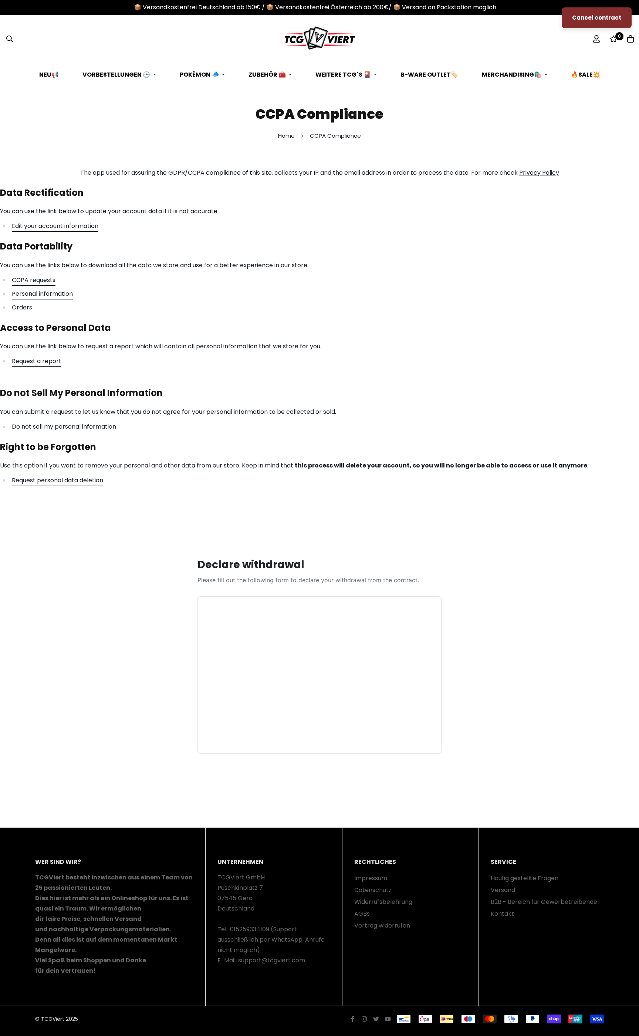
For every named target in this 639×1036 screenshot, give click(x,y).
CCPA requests (33, 280)
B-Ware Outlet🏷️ (429, 74)
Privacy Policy (539, 172)
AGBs (362, 913)
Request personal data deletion (57, 480)
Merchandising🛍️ (511, 74)
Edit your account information (55, 226)
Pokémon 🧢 (199, 74)
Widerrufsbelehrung (383, 902)
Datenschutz (373, 890)
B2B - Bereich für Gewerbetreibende (544, 902)
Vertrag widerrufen (382, 925)
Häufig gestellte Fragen (524, 878)
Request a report (36, 361)
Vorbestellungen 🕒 (116, 74)
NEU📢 (49, 74)
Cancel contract (596, 17)
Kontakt (502, 913)
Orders (22, 307)
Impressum (370, 878)
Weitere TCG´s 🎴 (343, 74)
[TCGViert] (319, 39)
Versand (503, 890)
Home (286, 136)
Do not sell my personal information (64, 426)
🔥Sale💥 (585, 74)
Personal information (42, 293)
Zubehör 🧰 (267, 74)
